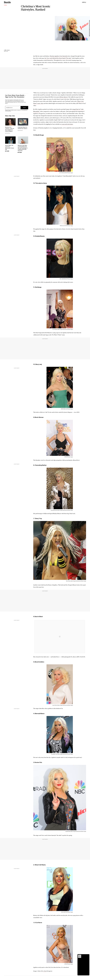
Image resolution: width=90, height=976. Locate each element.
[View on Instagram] (59, 636)
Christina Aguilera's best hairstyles (59, 56)
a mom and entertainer (67, 124)
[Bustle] (7, 2)
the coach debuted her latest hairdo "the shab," (58, 58)
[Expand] (79, 955)
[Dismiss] (88, 955)
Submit (24, 107)
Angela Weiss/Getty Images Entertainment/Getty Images (89, 28)
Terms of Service (24, 110)
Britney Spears (63, 97)
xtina (44, 971)
